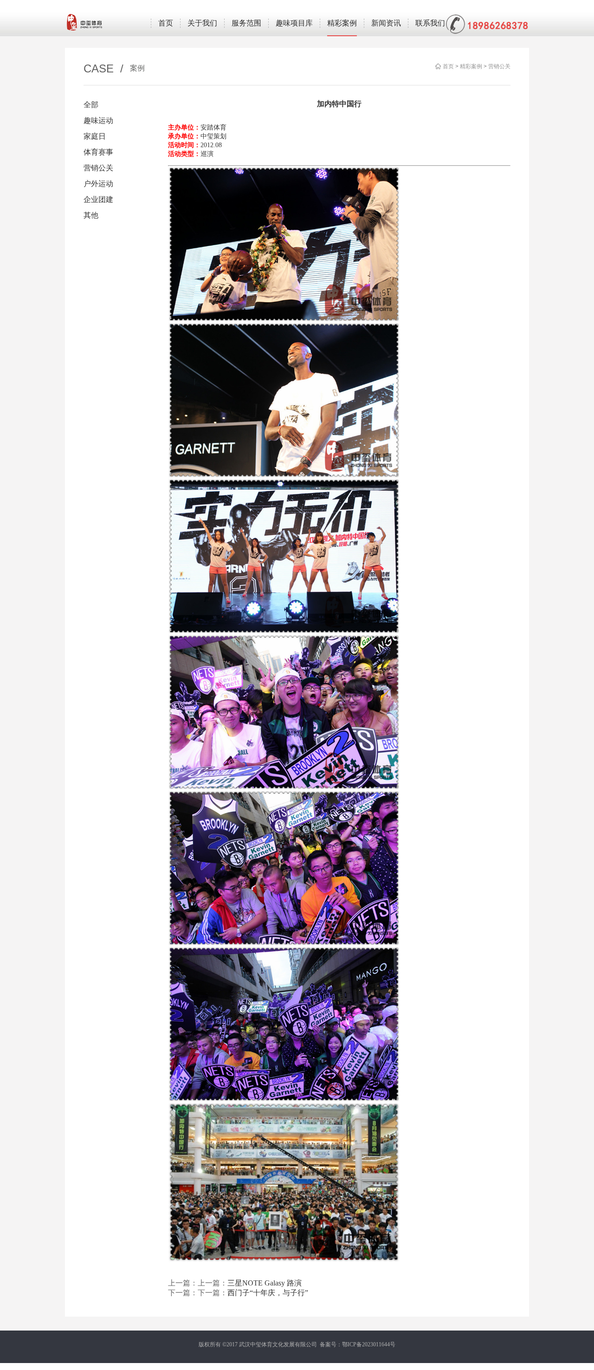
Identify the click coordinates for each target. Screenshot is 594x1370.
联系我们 (430, 23)
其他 (91, 215)
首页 (165, 23)
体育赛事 (98, 152)
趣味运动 (98, 120)
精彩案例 (342, 23)
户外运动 (98, 184)
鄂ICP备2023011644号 (368, 1344)
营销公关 (499, 66)
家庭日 (95, 136)
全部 (91, 105)
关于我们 (202, 23)
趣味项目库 (294, 23)
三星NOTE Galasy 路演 (264, 1283)
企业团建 (98, 199)
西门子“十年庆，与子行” (267, 1293)
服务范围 (246, 23)
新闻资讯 (386, 23)
